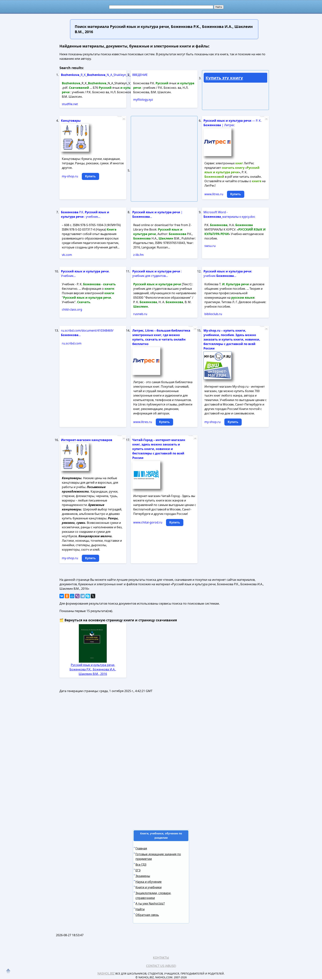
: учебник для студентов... (157, 273)
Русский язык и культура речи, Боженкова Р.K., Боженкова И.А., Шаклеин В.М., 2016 (93, 669)
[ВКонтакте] (61, 596)
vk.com (67, 255)
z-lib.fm (138, 255)
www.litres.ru (213, 194)
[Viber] (77, 596)
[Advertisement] (161, 772)
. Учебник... (85, 273)
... (124, 118)
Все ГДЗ (140, 865)
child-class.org (72, 309)
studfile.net (70, 104)
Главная (141, 848)
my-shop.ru (70, 176)
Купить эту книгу (224, 77)
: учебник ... (227, 273)
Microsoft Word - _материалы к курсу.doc (229, 214)
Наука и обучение (148, 882)
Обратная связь (147, 915)
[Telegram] (82, 596)
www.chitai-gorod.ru (147, 522)
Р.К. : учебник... (85, 214)
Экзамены (142, 876)
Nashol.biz (106, 973)
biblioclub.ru (213, 314)
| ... (157, 214)
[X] (93, 596)
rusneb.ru (140, 314)
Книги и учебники (148, 887)
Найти (140, 909)
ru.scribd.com (71, 343)
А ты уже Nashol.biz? (150, 903)
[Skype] (88, 596)
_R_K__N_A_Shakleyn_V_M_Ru (90, 75)
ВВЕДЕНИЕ (140, 75)
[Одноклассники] (67, 596)
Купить (90, 176)
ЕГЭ (138, 870)
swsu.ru (210, 246)
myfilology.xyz (143, 100)
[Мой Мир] (72, 596)
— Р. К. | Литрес (232, 123)
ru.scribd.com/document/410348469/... (87, 332)
